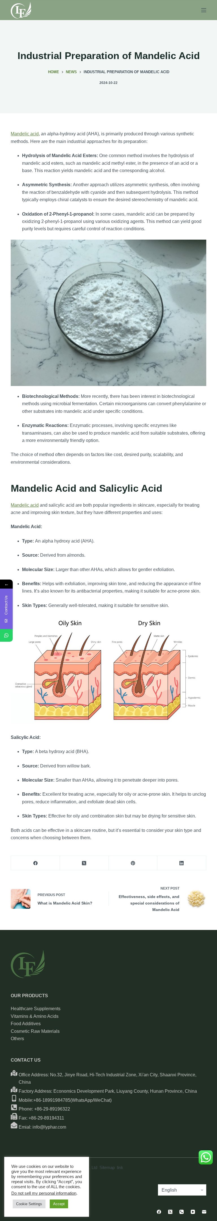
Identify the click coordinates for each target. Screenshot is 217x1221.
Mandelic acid (25, 133)
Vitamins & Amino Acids (34, 1016)
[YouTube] (193, 1212)
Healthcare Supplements (35, 1008)
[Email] (204, 1212)
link (120, 1167)
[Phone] (181, 1212)
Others (17, 1038)
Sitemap (107, 1167)
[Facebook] (35, 863)
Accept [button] (59, 1204)
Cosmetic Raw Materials (35, 1031)
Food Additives (26, 1023)
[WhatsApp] (6, 635)
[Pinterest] (133, 863)
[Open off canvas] (203, 10)
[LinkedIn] (181, 863)
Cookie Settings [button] (29, 1204)
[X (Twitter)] (84, 863)
